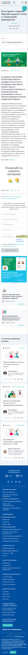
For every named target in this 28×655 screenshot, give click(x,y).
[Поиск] (22, 2)
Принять (13, 652)
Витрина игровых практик (10, 538)
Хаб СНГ (4, 555)
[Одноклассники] (12, 482)
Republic (11, 160)
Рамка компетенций (8, 517)
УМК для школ (6, 524)
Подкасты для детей (8, 584)
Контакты (5, 599)
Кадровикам (6, 563)
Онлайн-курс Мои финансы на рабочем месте (11, 568)
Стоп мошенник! (7, 577)
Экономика (14, 23)
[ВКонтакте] (8, 482)
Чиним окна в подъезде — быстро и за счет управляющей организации (13, 403)
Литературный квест (9, 527)
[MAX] (19, 482)
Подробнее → (22, 304)
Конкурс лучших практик (10, 551)
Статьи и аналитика (8, 492)
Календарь (5, 594)
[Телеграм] (16, 482)
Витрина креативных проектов (11, 536)
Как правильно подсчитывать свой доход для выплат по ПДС (13, 442)
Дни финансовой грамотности (11, 529)
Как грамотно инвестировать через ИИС (11, 508)
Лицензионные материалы (10, 541)
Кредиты (22, 348)
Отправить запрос (10, 250)
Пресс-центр (6, 596)
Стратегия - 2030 (7, 553)
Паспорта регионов (8, 548)
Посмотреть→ (21, 280)
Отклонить (5, 652)
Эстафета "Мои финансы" (10, 499)
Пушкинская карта (8, 582)
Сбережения (21, 425)
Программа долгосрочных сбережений (10, 495)
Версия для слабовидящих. (12, 629)
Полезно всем (9, 196)
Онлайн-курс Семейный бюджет (8, 504)
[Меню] (24, 8)
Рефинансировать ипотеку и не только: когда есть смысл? (13, 364)
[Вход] (26, 2)
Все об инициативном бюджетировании (9, 609)
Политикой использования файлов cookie (15, 644)
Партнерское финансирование (11, 501)
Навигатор (5, 522)
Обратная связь (8, 625)
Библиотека (6, 519)
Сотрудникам (6, 565)
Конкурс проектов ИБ (8, 612)
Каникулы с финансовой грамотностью (9, 532)
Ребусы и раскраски (8, 579)
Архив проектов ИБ (8, 615)
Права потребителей (18, 386)
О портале (5, 591)
